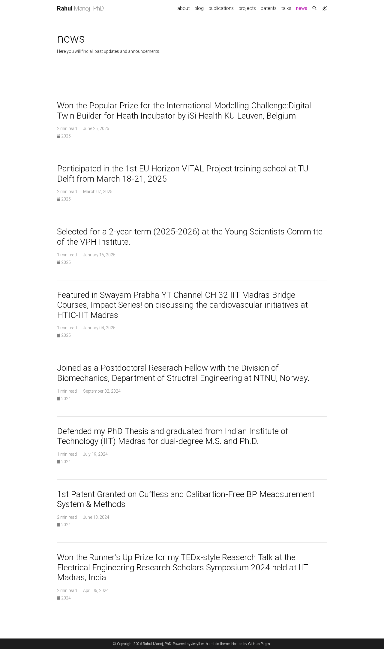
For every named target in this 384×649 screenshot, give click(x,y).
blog (199, 8)
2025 (65, 136)
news (303, 8)
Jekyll (195, 644)
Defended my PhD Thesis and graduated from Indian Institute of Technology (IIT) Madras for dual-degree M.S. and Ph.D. (172, 436)
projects (247, 8)
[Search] (314, 8)
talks (286, 8)
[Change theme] (323, 6)
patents (269, 8)
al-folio (214, 644)
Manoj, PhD (80, 8)
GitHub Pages (259, 644)
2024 (65, 398)
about (183, 8)
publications (221, 8)
